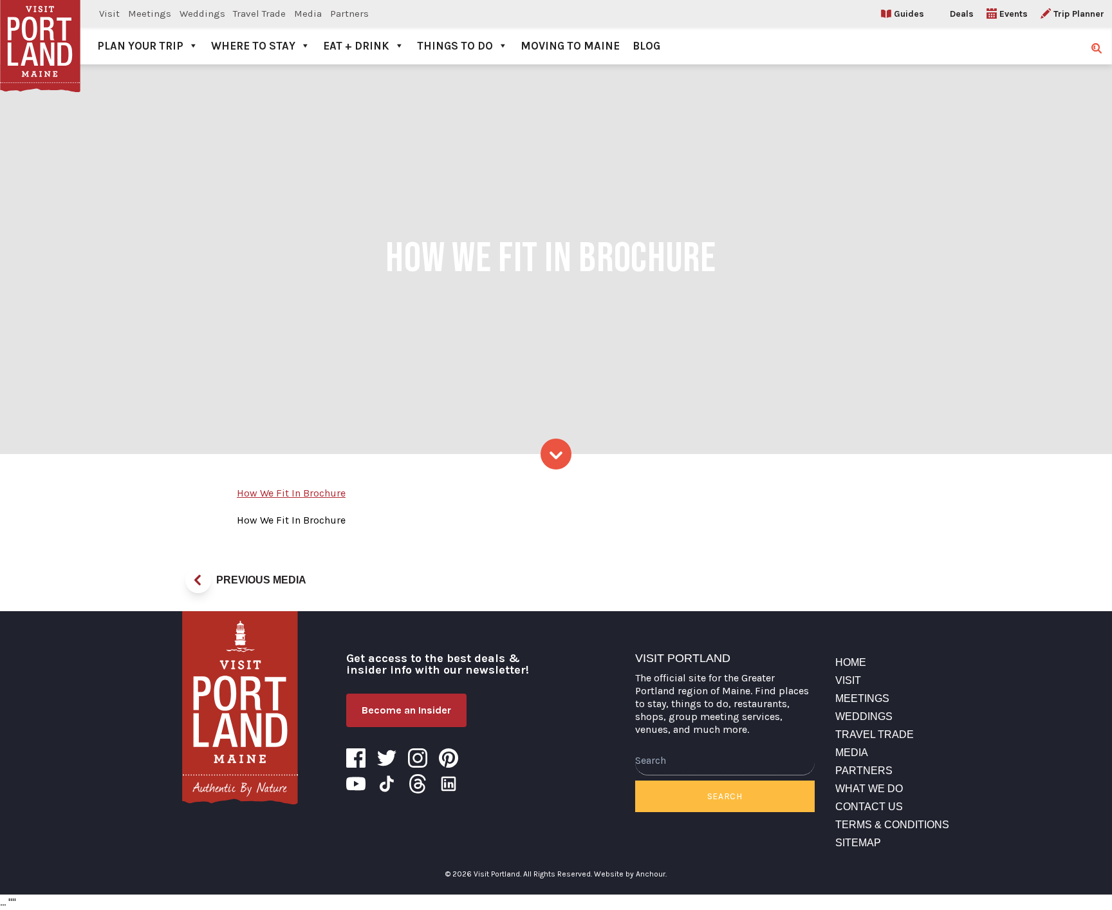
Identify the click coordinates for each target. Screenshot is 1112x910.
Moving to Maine (570, 45)
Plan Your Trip (140, 45)
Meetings (149, 13)
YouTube (356, 784)
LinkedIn (448, 784)
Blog (646, 45)
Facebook (356, 758)
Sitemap (858, 842)
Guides (909, 13)
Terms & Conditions (892, 824)
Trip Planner (1078, 13)
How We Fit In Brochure (291, 493)
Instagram (418, 758)
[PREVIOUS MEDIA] (198, 580)
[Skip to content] (556, 454)
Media (308, 13)
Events (1013, 13)
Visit (109, 13)
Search (725, 796)
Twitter (387, 758)
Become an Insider (406, 710)
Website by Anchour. (630, 873)
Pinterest (448, 758)
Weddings (202, 13)
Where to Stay (253, 45)
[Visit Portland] (40, 32)
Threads (418, 784)
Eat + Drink (356, 45)
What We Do (869, 788)
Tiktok (387, 784)
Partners (349, 13)
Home (850, 662)
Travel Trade (259, 13)
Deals (962, 13)
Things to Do (455, 45)
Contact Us (869, 806)
